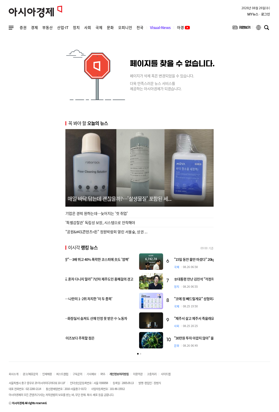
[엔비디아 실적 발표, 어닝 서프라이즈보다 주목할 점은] (202, 340)
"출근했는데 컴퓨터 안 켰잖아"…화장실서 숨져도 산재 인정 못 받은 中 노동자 (125, 318)
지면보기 (241, 28)
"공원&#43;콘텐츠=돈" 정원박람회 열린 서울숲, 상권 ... (106, 231)
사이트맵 (165, 374)
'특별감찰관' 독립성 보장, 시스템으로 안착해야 (100, 222)
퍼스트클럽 (62, 374)
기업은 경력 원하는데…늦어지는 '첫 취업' (96, 213)
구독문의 (77, 374)
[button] (138, 354)
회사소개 (13, 374)
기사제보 (91, 374)
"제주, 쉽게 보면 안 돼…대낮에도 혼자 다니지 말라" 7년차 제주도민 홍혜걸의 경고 (128, 279)
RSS (102, 374)
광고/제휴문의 (30, 374)
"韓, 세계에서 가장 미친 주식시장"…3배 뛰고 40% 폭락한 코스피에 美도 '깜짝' (126, 259)
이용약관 (138, 374)
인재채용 (47, 374)
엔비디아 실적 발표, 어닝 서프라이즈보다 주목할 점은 (109, 338)
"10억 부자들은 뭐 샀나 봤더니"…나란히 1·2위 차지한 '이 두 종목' (118, 298)
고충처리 (152, 374)
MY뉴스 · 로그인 (258, 14)
